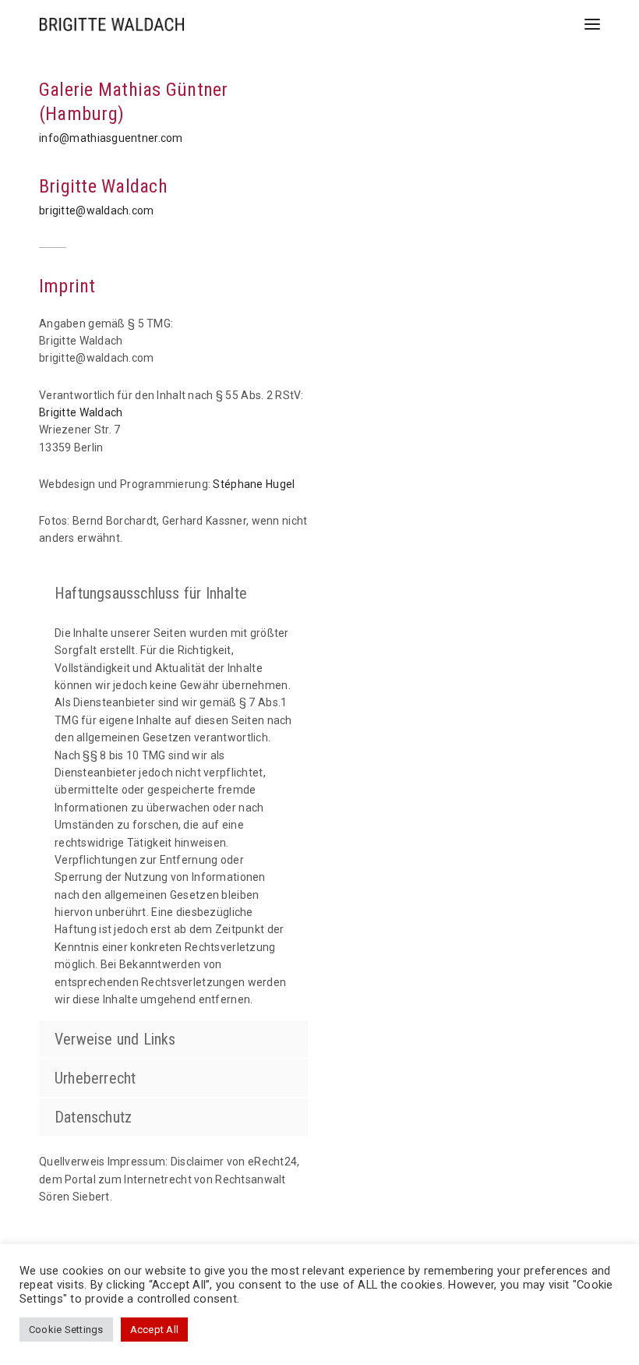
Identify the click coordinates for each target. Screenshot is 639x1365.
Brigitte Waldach (103, 186)
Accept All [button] (154, 1329)
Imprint (67, 286)
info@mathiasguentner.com (111, 138)
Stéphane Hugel (254, 484)
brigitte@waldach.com (96, 210)
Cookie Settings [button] (66, 1329)
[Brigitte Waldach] (112, 24)
